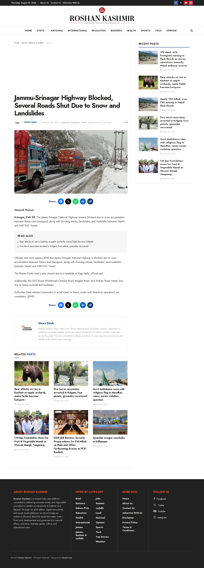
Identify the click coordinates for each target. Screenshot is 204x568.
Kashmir (75, 122)
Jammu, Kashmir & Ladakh (33, 42)
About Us (44, 2)
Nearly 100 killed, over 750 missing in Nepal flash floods (173, 102)
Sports (145, 30)
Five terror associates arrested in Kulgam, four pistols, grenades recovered (54, 246)
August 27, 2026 (168, 70)
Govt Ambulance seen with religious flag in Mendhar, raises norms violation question (108, 394)
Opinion (171, 30)
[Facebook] (61, 201)
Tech (158, 30)
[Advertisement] (70, 68)
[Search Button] (191, 31)
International (77, 30)
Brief (78, 498)
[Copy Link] (90, 201)
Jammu (49, 42)
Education (99, 30)
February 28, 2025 (50, 122)
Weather (100, 541)
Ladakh (100, 508)
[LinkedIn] (83, 201)
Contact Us (56, 2)
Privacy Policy (129, 522)
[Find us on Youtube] (186, 3)
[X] (68, 201)
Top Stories (102, 536)
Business (116, 30)
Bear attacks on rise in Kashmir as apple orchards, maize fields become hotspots (56, 241)
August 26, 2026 (22, 404)
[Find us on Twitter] (181, 3)
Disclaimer (128, 517)
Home (28, 30)
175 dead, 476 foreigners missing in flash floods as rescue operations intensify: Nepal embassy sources (173, 58)
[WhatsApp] (76, 201)
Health (131, 30)
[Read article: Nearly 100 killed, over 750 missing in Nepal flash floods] (148, 104)
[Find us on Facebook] (176, 3)
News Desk (30, 122)
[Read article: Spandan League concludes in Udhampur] (110, 422)
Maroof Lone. (67, 557)
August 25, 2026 (22, 449)
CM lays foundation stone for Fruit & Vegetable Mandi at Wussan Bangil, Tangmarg (31, 441)
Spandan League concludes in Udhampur (109, 439)
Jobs (98, 498)
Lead (83, 122)
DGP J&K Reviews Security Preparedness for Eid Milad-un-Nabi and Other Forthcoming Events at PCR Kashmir (70, 445)
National (57, 30)
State (40, 30)
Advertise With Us (71, 2)
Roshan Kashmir (25, 557)
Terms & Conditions (128, 529)
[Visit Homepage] (102, 17)
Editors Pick (82, 508)
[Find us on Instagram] (191, 3)
